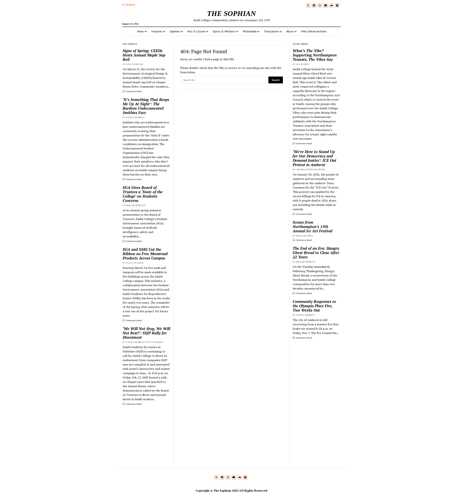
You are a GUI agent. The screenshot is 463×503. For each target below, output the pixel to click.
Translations (271, 31)
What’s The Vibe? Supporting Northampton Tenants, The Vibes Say (315, 55)
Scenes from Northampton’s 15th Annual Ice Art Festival (312, 226)
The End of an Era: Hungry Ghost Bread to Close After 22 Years (316, 252)
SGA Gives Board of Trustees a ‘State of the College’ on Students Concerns (143, 194)
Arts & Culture (196, 31)
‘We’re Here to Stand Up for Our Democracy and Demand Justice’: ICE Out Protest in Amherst (314, 158)
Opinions (175, 31)
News (140, 31)
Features (156, 31)
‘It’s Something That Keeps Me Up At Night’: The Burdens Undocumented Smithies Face (146, 106)
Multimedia (249, 31)
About (290, 31)
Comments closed (133, 91)
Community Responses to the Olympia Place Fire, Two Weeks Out (314, 305)
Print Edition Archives (314, 31)
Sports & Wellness (224, 31)
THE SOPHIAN (231, 13)
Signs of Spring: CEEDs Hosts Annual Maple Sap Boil (144, 55)
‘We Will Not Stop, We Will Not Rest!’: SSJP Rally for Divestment (146, 332)
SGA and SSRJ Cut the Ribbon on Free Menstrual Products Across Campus (145, 253)
